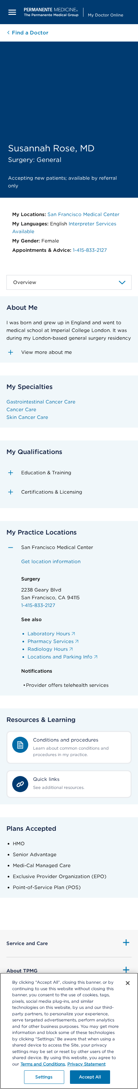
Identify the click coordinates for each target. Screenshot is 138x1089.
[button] (69, 352)
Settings (43, 1077)
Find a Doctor (29, 33)
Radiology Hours (48, 649)
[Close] (128, 983)
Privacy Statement (86, 1064)
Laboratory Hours (49, 634)
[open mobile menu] (12, 12)
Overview (24, 282)
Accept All (89, 1077)
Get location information (51, 561)
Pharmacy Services (50, 641)
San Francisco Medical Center (83, 214)
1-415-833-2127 (90, 250)
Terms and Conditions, (43, 1064)
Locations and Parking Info (60, 657)
